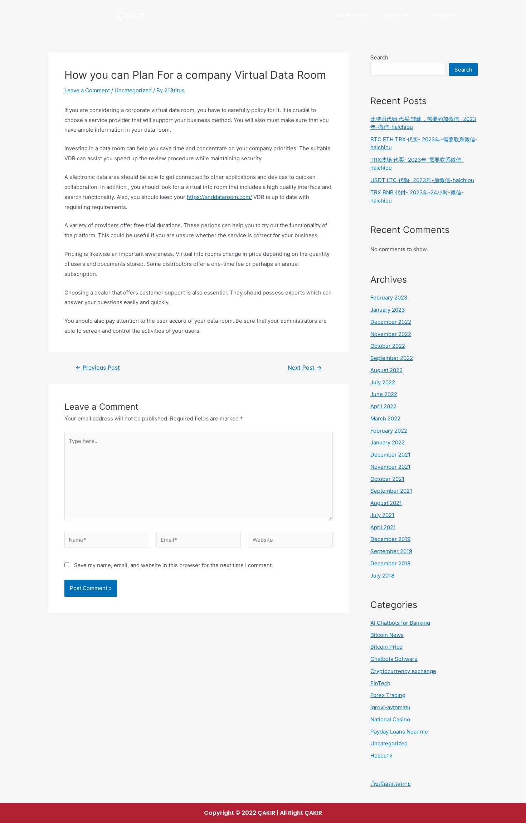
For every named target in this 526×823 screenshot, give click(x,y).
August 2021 (386, 503)
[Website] (290, 540)
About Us (395, 15)
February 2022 (388, 430)
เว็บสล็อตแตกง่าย (390, 783)
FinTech (380, 683)
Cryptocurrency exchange (403, 671)
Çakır (130, 15)
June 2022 (383, 394)
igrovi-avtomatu (390, 707)
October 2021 (387, 479)
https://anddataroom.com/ (219, 197)
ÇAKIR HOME (350, 15)
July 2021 (382, 515)
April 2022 (383, 406)
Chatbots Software (394, 659)
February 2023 (389, 297)
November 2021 (390, 466)
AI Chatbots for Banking (400, 622)
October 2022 (387, 345)
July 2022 (382, 382)
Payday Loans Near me (399, 731)
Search (379, 57)
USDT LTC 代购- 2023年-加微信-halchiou (422, 180)
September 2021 (391, 490)
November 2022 (390, 334)
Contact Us (439, 15)
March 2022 (385, 418)
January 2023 (387, 309)
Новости (381, 755)
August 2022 (386, 370)
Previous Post (98, 368)
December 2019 (390, 539)
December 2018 (390, 563)
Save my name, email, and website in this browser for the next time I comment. (173, 565)
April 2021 (383, 527)
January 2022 (387, 442)
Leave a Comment (87, 90)
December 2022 (390, 321)
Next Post (305, 368)
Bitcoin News (387, 635)
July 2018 (382, 575)
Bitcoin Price (386, 646)
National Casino (390, 719)
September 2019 (391, 551)
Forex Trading (387, 695)
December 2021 (390, 454)
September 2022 (391, 358)
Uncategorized (133, 90)
